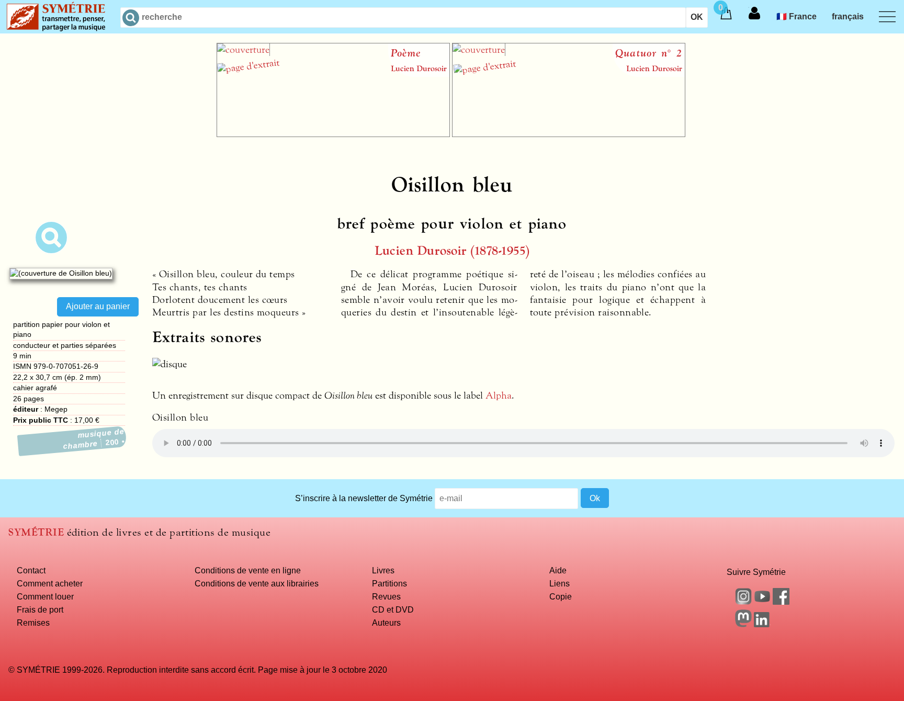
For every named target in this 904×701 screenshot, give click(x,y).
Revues (386, 596)
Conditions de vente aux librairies (257, 583)
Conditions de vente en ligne (248, 570)
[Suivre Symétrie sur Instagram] (743, 601)
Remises (33, 622)
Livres (383, 570)
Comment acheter (50, 583)
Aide (558, 570)
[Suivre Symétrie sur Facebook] (781, 601)
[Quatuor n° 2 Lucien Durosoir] (568, 134)
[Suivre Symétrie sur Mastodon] (743, 624)
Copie (560, 596)
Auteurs (386, 622)
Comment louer (45, 596)
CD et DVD (393, 609)
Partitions (389, 583)
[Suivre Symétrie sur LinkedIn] (762, 624)
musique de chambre (94, 439)
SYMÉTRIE (36, 532)
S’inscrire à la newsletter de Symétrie (364, 498)
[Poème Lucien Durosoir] (333, 134)
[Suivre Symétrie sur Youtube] (762, 601)
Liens (559, 583)
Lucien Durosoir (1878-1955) (452, 251)
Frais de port (40, 609)
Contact (31, 570)
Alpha (498, 395)
